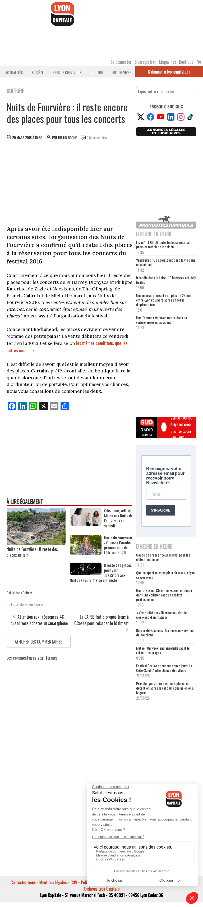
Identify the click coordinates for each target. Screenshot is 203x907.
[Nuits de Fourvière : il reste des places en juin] (36, 543)
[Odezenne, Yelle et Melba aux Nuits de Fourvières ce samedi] (86, 524)
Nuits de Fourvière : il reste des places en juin (32, 552)
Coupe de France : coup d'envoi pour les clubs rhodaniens (163, 557)
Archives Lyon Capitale (101, 889)
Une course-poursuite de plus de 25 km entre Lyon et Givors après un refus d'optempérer (163, 300)
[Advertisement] (70, 184)
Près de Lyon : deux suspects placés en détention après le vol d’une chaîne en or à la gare (164, 688)
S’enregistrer (145, 62)
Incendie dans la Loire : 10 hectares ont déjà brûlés (166, 279)
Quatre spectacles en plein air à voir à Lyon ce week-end (165, 574)
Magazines (167, 62)
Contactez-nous (23, 882)
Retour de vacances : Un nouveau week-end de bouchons (165, 632)
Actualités (14, 72)
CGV (74, 882)
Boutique (186, 62)
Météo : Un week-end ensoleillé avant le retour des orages (163, 650)
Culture (96, 72)
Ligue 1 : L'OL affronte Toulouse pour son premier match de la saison (163, 244)
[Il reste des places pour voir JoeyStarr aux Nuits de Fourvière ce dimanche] (86, 573)
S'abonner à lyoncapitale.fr (169, 72)
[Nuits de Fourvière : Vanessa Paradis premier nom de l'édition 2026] (86, 553)
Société (38, 72)
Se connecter (121, 62)
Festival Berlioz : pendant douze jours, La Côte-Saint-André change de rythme (164, 667)
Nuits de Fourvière (26, 604)
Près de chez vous (67, 72)
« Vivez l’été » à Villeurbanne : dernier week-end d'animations (162, 614)
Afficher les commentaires (38, 642)
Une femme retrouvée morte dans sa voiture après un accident (161, 319)
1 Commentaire (97, 137)
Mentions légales (53, 882)
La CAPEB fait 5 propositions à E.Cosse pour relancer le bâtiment (101, 620)
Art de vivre (121, 72)
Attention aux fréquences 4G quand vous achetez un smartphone (39, 620)
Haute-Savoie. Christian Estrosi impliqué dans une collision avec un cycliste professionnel (164, 594)
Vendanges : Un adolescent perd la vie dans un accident (165, 262)
